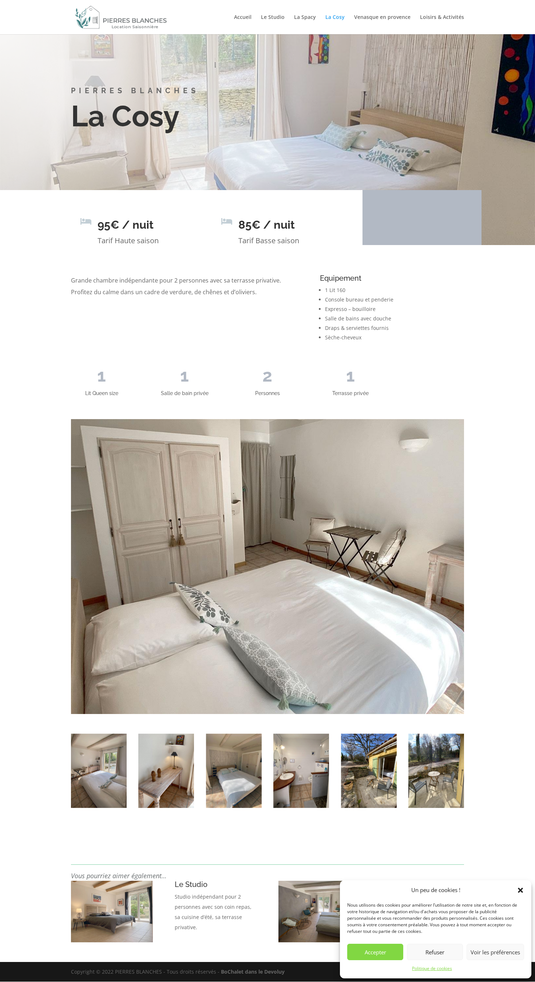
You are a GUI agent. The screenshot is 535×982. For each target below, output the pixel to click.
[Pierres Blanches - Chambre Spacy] (99, 771)
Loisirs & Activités (442, 17)
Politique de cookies (432, 968)
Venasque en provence (382, 17)
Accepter (375, 952)
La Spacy (305, 17)
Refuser (434, 952)
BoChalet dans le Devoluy (253, 971)
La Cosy (335, 17)
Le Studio (273, 17)
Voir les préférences (495, 952)
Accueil (242, 17)
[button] (520, 890)
